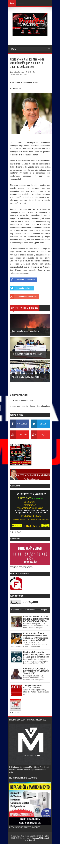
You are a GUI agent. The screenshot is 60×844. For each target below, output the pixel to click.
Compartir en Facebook (25, 280)
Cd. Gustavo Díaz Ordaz (18, 74)
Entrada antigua (43, 406)
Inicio (32, 406)
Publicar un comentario (23, 400)
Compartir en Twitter (24, 288)
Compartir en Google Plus (26, 296)
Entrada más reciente (19, 406)
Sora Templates (27, 836)
